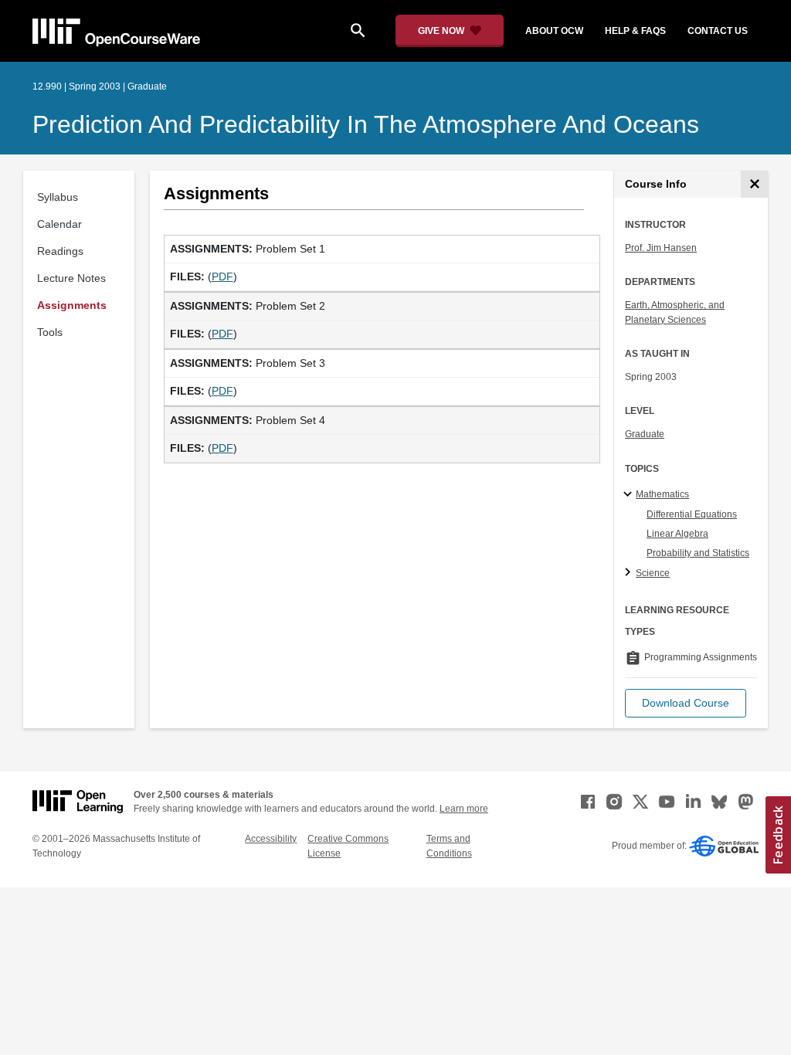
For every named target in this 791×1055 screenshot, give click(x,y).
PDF (222, 276)
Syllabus (57, 197)
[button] (685, 703)
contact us (717, 30)
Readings (60, 251)
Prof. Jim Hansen (661, 248)
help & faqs (635, 30)
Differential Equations (692, 514)
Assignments (72, 305)
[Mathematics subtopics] (630, 495)
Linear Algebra (677, 533)
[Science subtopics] (630, 573)
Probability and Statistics (698, 553)
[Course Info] (754, 184)
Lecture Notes (71, 278)
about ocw (554, 30)
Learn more (464, 808)
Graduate (644, 434)
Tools (50, 332)
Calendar (59, 224)
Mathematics (662, 494)
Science (653, 573)
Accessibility (271, 838)
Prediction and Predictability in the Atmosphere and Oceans (365, 124)
